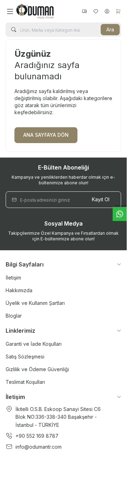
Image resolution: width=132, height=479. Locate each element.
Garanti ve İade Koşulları (34, 344)
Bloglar (14, 316)
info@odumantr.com (38, 447)
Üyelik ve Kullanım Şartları (35, 303)
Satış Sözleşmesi (25, 357)
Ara (110, 29)
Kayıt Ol (100, 199)
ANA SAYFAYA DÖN (46, 135)
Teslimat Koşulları (25, 382)
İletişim (13, 278)
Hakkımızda (19, 290)
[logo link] (47, 11)
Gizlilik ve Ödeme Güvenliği (37, 369)
